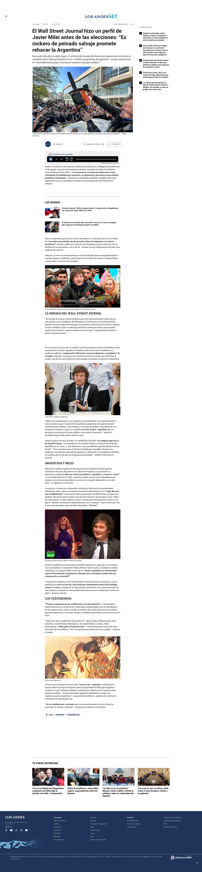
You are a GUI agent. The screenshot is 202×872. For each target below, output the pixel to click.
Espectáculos (59, 840)
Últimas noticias (60, 821)
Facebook (6, 830)
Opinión (93, 821)
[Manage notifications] (197, 862)
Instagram (11, 830)
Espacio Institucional (98, 840)
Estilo (92, 827)
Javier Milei (59, 715)
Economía (57, 827)
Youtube (26, 830)
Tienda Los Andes (133, 824)
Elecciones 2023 (73, 715)
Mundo (93, 818)
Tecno (92, 833)
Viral (92, 836)
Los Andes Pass (133, 821)
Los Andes (35, 24)
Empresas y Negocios (98, 824)
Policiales (57, 833)
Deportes (57, 836)
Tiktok (16, 830)
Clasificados (131, 827)
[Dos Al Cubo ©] (181, 859)
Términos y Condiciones (172, 818)
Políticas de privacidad (172, 821)
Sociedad (57, 830)
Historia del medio (170, 827)
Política (45, 24)
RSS (165, 824)
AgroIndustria (95, 830)
